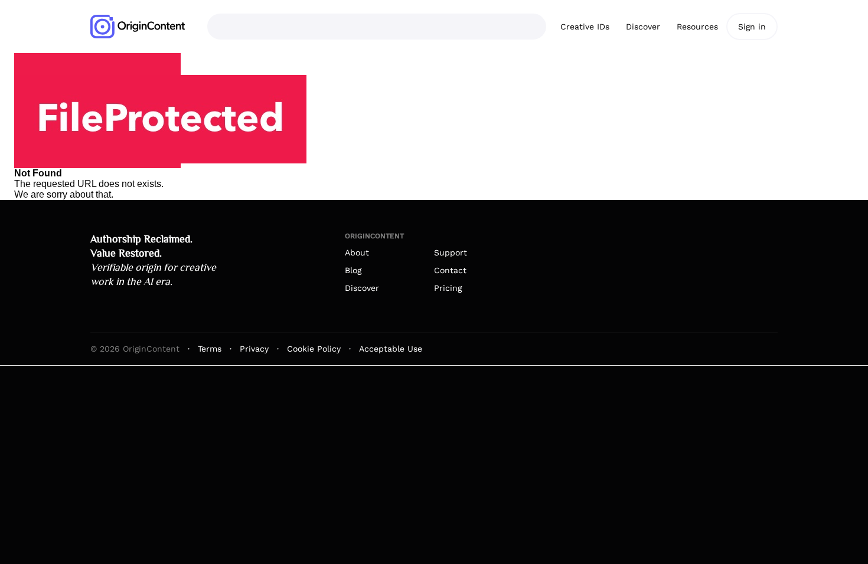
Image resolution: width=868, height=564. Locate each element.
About (357, 252)
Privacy (254, 349)
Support (450, 252)
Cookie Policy (314, 349)
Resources (697, 26)
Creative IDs (584, 26)
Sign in (752, 26)
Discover (643, 26)
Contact (450, 270)
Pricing (448, 288)
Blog (353, 270)
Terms (209, 349)
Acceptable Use (390, 349)
